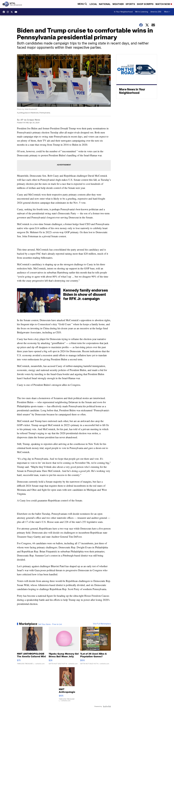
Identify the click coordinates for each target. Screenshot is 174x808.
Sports (130, 4)
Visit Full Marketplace (102, 624)
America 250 (155, 11)
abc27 (12, 12)
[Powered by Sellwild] (107, 706)
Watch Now (163, 4)
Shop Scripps (145, 4)
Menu (81, 4)
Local (93, 4)
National (105, 4)
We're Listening (141, 11)
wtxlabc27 (8, 12)
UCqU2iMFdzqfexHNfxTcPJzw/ (16, 12)
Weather (118, 4)
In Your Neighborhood (123, 11)
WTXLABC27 (4, 12)
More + (167, 11)
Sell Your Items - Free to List (50, 624)
